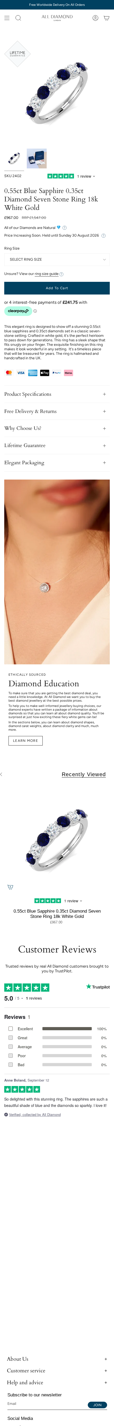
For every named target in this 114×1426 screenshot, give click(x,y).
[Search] (18, 18)
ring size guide (47, 274)
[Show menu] (7, 18)
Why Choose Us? (22, 428)
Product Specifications (27, 394)
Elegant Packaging (24, 462)
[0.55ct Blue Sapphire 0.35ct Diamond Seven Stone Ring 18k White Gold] (57, 840)
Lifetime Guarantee (25, 445)
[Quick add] (10, 887)
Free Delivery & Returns (30, 411)
